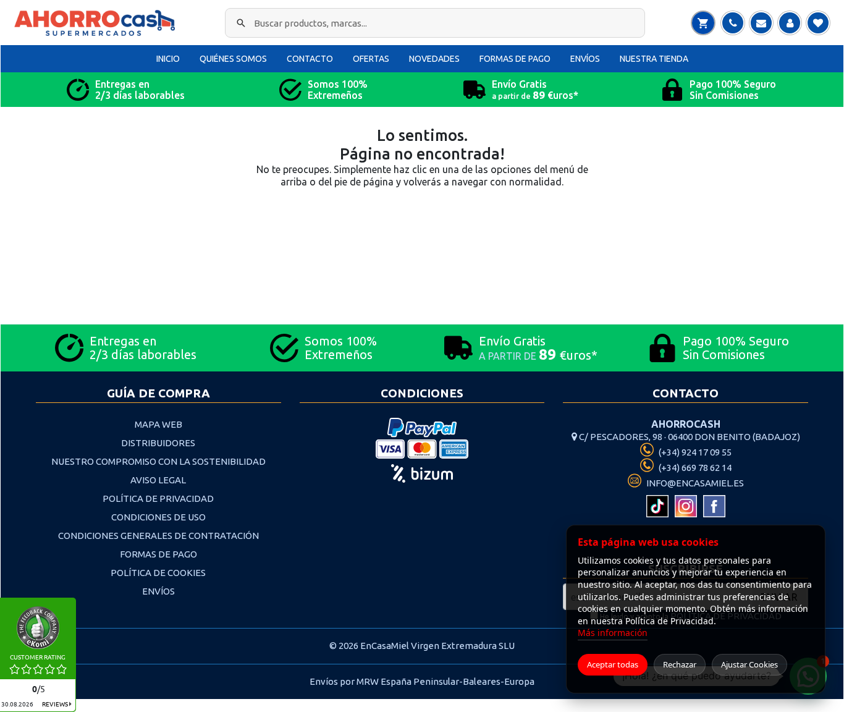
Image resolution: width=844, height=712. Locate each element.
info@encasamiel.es (694, 483)
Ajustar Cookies (749, 664)
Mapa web (158, 424)
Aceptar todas (612, 664)
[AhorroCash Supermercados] (97, 23)
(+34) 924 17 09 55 (694, 452)
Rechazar (679, 664)
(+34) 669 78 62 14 (694, 467)
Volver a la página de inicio (422, 226)
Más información (613, 632)
